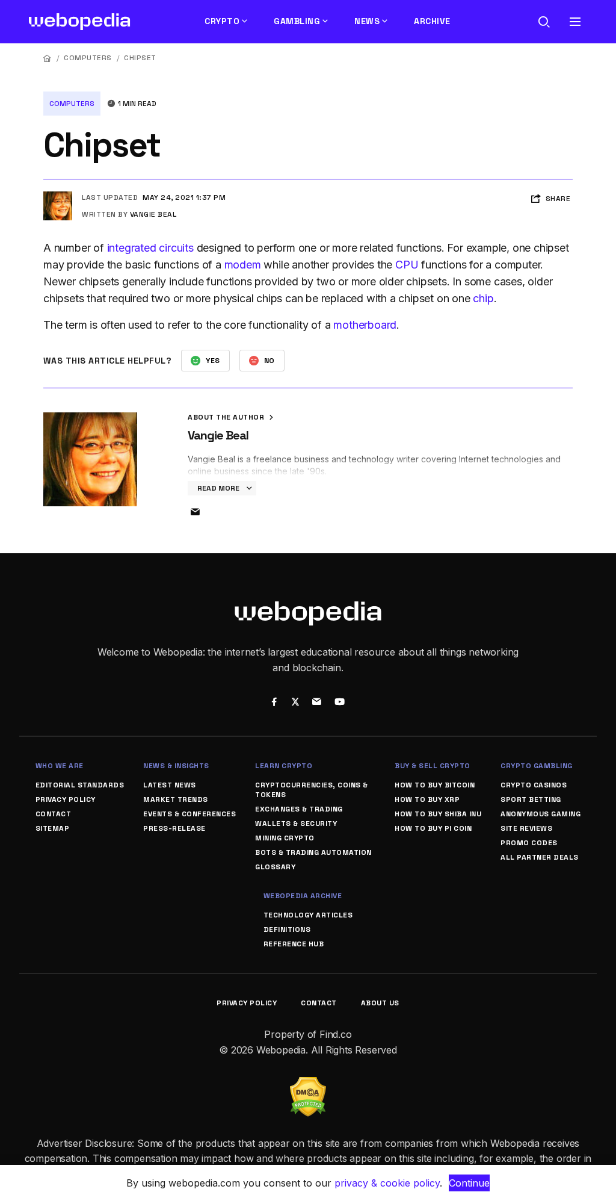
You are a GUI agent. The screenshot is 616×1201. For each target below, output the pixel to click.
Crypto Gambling (536, 766)
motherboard (364, 324)
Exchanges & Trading (299, 809)
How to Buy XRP (427, 799)
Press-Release (174, 828)
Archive (432, 21)
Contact (53, 814)
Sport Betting (530, 799)
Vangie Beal (153, 214)
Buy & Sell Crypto (432, 766)
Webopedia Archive (302, 896)
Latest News (169, 785)
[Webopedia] (80, 21)
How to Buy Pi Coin (433, 828)
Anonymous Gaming (540, 814)
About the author (227, 417)
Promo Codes (529, 843)
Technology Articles (308, 915)
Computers (88, 57)
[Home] (47, 58)
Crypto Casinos (533, 785)
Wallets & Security (296, 823)
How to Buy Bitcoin (435, 785)
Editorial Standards (80, 785)
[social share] (274, 703)
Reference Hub (293, 944)
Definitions (287, 929)
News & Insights (176, 766)
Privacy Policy (65, 799)
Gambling (297, 21)
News (367, 21)
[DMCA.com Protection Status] (308, 1084)
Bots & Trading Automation (313, 852)
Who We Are (59, 766)
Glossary (275, 867)
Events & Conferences (189, 814)
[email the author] (195, 512)
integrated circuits (150, 247)
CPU (406, 264)
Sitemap (52, 828)
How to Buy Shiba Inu (438, 814)
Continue (469, 1183)
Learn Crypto (283, 766)
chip (483, 298)
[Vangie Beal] (57, 196)
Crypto (222, 21)
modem (242, 264)
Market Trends (175, 799)
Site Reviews (526, 828)
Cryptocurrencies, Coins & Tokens (311, 789)
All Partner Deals (539, 857)
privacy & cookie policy (387, 1183)
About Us (380, 1003)
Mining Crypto (285, 838)
